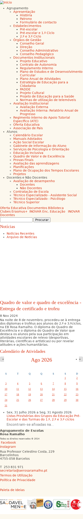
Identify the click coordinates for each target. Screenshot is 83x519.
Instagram (8, 446)
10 (6, 389)
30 (77, 400)
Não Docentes (31, 188)
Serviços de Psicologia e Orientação (41, 149)
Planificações (23, 167)
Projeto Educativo (33, 61)
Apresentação (24, 11)
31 (6, 405)
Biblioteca (56, 208)
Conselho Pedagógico (37, 54)
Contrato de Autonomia (38, 64)
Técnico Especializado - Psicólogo (39, 198)
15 (65, 389)
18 (17, 394)
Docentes (27, 184)
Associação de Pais (28, 128)
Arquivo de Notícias (22, 237)
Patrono (26, 19)
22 (65, 394)
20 (41, 394)
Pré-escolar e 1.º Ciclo (37, 33)
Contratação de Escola (31, 191)
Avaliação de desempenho (34, 181)
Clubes (5, 211)
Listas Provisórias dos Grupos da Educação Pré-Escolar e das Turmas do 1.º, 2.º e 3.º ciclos (43, 417)
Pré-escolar (29, 29)
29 (65, 400)
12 (29, 389)
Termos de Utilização (16, 475)
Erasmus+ (20, 211)
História (26, 15)
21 (53, 394)
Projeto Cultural (32, 93)
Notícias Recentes (20, 233)
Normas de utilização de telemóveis (48, 100)
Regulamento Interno (36, 68)
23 (77, 394)
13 (41, 389)
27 (41, 400)
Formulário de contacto (38, 22)
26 (29, 400)
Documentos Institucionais (34, 57)
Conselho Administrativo (39, 50)
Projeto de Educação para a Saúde (47, 96)
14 (53, 389)
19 (29, 394)
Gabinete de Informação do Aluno (39, 145)
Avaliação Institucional (30, 103)
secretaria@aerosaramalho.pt (23, 470)
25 (17, 400)
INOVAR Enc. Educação (47, 211)
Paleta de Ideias (12, 490)
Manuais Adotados (27, 138)
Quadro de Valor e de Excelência (39, 156)
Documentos (37, 208)
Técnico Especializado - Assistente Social (45, 195)
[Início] (6, 2)
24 (6, 400)
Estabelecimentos (27, 26)
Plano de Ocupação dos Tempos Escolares (46, 170)
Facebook (8, 442)
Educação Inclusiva (28, 153)
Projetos (19, 174)
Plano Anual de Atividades (40, 78)
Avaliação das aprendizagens (36, 163)
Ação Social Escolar (28, 142)
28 (53, 400)
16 (77, 389)
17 (6, 394)
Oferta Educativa (26, 124)
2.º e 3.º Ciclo (30, 36)
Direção (26, 47)
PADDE (25, 89)
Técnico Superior (26, 202)
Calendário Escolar (28, 135)
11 (17, 389)
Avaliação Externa (34, 107)
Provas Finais (23, 160)
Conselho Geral (32, 43)
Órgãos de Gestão (27, 40)
